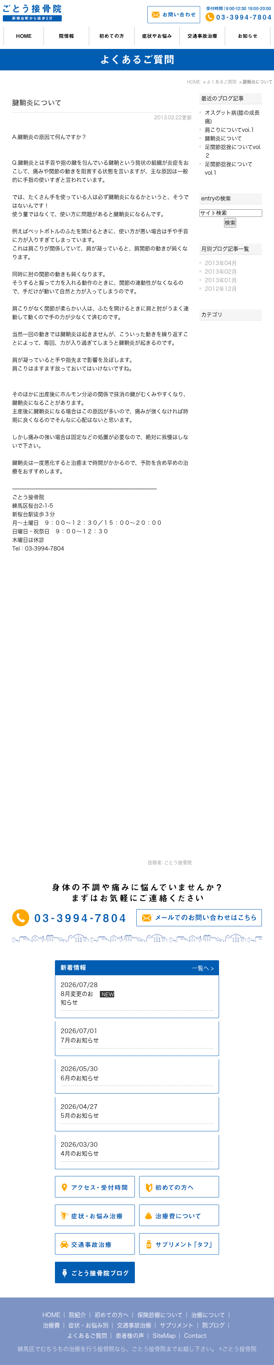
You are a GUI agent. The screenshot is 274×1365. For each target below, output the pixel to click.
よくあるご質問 (87, 1336)
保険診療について (160, 1315)
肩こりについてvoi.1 (229, 130)
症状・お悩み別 (88, 1325)
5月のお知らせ (80, 1116)
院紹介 (77, 1315)
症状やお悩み (157, 36)
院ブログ (213, 1325)
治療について (208, 1315)
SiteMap (164, 1336)
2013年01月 (221, 280)
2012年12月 (221, 289)
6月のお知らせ (80, 1078)
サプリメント (177, 1325)
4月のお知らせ (80, 1153)
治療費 (51, 1325)
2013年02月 (221, 271)
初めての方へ (112, 1315)
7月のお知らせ (80, 1040)
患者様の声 (130, 1336)
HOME (24, 36)
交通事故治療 (202, 36)
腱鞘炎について (37, 102)
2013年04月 (221, 263)
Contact (195, 1336)
